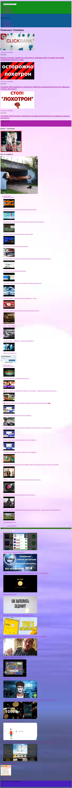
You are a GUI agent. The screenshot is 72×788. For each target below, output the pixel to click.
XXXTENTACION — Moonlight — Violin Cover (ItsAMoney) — (18, 341)
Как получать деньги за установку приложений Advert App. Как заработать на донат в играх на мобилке (30, 742)
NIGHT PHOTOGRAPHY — (10, 353)
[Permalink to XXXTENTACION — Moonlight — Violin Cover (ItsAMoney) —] (9, 338)
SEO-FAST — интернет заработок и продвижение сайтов (18, 615)
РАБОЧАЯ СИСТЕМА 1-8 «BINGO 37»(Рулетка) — (16, 378)
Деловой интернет (5, 356)
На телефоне (6, 8)
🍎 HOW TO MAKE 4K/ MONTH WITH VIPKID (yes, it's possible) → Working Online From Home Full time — (30, 390)
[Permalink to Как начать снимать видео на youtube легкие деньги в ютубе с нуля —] (9, 308)
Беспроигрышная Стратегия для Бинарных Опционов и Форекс (20, 209)
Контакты (5, 778)
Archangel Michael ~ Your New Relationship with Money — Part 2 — (20, 298)
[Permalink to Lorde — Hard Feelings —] (9, 323)
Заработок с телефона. (9, 721)
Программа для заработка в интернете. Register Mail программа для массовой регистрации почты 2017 (30, 699)
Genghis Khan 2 (7, 678)
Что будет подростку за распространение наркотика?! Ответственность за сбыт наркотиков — (27, 427)
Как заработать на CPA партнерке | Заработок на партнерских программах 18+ (24, 222)
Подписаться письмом (8, 362)
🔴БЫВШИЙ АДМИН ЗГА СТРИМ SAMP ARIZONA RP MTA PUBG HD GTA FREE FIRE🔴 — (27, 403)
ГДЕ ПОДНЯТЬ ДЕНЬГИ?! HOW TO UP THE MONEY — (17, 415)
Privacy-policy (6, 777)
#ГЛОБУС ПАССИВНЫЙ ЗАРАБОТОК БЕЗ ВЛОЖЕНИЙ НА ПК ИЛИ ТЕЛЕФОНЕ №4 (25, 573)
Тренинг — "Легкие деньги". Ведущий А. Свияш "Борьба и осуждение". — (22, 479)
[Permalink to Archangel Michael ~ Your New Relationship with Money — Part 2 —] (9, 296)
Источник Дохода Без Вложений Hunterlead (14, 271)
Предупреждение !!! (8, 11)
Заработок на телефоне (7, 52)
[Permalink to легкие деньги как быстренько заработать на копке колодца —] (9, 492)
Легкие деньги (7, 10)
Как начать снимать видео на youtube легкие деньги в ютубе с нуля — (21, 310)
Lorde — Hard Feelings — (9, 325)
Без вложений (7, 9)
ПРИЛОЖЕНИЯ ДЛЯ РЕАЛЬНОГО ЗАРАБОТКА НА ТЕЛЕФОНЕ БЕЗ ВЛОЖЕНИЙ (25, 636)
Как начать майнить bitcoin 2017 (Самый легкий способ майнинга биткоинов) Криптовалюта (27, 258)
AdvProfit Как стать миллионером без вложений (15, 246)
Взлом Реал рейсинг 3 (9, 763)
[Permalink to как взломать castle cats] (9, 519)
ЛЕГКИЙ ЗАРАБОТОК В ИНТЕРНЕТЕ (13, 657)
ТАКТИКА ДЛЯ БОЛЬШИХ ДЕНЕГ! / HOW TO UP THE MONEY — (20, 452)
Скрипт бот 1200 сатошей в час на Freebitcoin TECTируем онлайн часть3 (22, 283)
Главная (5, 6)
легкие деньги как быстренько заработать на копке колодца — (19, 494)
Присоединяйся (7, 13)
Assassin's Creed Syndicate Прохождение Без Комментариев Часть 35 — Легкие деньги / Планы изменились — (32, 510)
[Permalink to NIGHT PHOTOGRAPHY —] (9, 350)
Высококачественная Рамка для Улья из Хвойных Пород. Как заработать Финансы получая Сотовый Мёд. (31, 464)
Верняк (2, 1)
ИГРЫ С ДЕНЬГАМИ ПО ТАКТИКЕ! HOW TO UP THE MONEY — (20, 440)
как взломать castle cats (9, 522)
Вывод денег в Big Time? (9, 594)
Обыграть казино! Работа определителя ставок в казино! (18, 234)
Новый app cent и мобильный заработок (13, 552)
